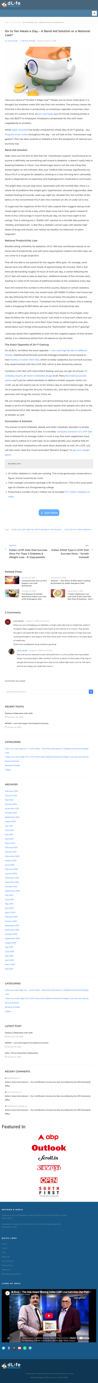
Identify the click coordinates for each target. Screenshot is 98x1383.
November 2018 (12, 930)
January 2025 (11, 795)
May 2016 (9, 969)
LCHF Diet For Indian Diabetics (77, 529)
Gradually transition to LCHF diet (74, 431)
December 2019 (12, 878)
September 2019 (12, 891)
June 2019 (9, 899)
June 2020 (9, 865)
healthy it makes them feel (24, 359)
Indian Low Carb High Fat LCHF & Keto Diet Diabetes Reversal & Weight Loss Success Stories (47, 757)
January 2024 (11, 804)
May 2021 (9, 834)
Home (7, 22)
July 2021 (9, 826)
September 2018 (12, 938)
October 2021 (11, 813)
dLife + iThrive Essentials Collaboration (21, 1053)
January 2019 (11, 921)
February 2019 (11, 917)
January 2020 (11, 873)
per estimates (45, 114)
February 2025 (11, 791)
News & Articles (16, 22)
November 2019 (12, 882)
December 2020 (12, 856)
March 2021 (10, 843)
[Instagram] (14, 1348)
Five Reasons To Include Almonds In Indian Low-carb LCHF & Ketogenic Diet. (34, 596)
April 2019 (9, 908)
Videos (8, 770)
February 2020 (11, 869)
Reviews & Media (12, 765)
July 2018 (9, 947)
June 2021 (9, 830)
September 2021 (12, 817)
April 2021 (9, 839)
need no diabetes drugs (39, 375)
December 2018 (12, 925)
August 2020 (10, 860)
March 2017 (10, 964)
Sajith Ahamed (20, 130)
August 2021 (10, 821)
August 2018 (10, 943)
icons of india (11, 1283)
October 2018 (11, 934)
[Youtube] (19, 1348)
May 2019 (9, 904)
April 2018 (9, 960)
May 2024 (9, 800)
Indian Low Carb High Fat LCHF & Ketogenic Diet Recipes (36, 529)
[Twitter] (3, 1348)
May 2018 (9, 956)
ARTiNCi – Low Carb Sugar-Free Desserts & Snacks (26, 723)
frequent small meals (16, 134)
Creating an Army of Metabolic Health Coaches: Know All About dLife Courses (34, 1215)
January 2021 (11, 852)
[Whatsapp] (25, 1348)
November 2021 (12, 808)
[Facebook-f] (9, 1348)
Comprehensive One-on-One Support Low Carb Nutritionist (34, 583)
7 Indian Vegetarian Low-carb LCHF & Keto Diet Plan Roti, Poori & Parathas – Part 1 (80, 596)
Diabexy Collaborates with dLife (19, 713)
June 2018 (9, 951)
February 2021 (11, 847)
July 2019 (9, 895)
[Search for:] (46, 691)
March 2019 (10, 912)
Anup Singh (13, 41)
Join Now (51, 512)
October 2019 (11, 886)
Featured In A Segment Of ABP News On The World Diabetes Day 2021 (31, 1224)
